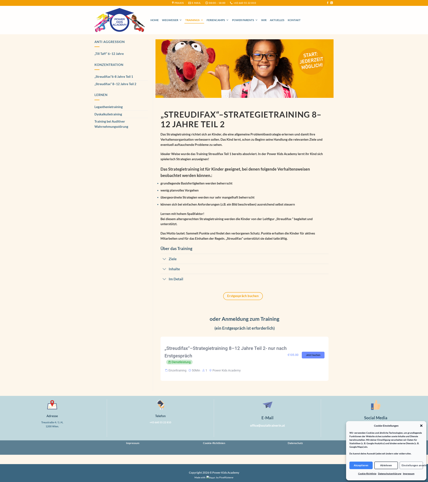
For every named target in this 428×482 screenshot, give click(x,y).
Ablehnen (386, 465)
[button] (421, 425)
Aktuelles (277, 20)
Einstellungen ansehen (412, 465)
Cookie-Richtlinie (367, 473)
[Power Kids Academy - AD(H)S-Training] (119, 20)
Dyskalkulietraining (108, 114)
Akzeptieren (361, 465)
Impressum (408, 473)
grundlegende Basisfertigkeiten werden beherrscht (196, 183)
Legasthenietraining (108, 107)
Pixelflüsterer (226, 477)
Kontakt (294, 20)
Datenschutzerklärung (389, 473)
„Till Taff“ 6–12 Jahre (109, 54)
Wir (263, 20)
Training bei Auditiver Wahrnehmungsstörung (111, 123)
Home (154, 20)
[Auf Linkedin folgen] (331, 3)
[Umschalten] (164, 259)
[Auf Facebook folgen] (328, 3)
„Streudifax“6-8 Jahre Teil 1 (113, 76)
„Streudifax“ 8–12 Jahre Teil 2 (115, 84)
